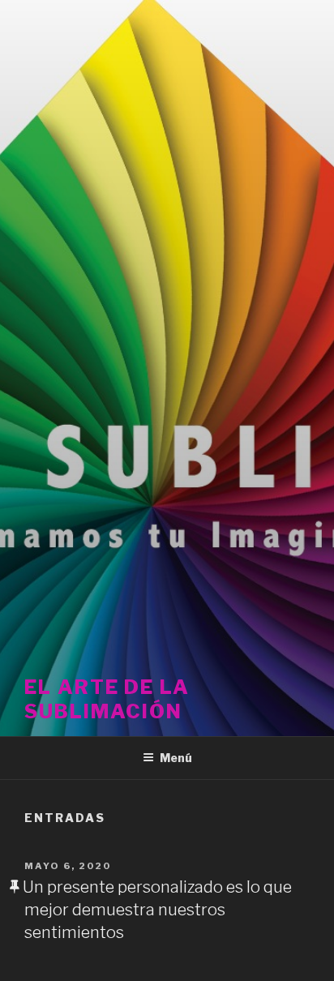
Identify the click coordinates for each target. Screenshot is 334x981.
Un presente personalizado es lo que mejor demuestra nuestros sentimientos (157, 909)
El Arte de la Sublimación (107, 699)
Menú (176, 758)
